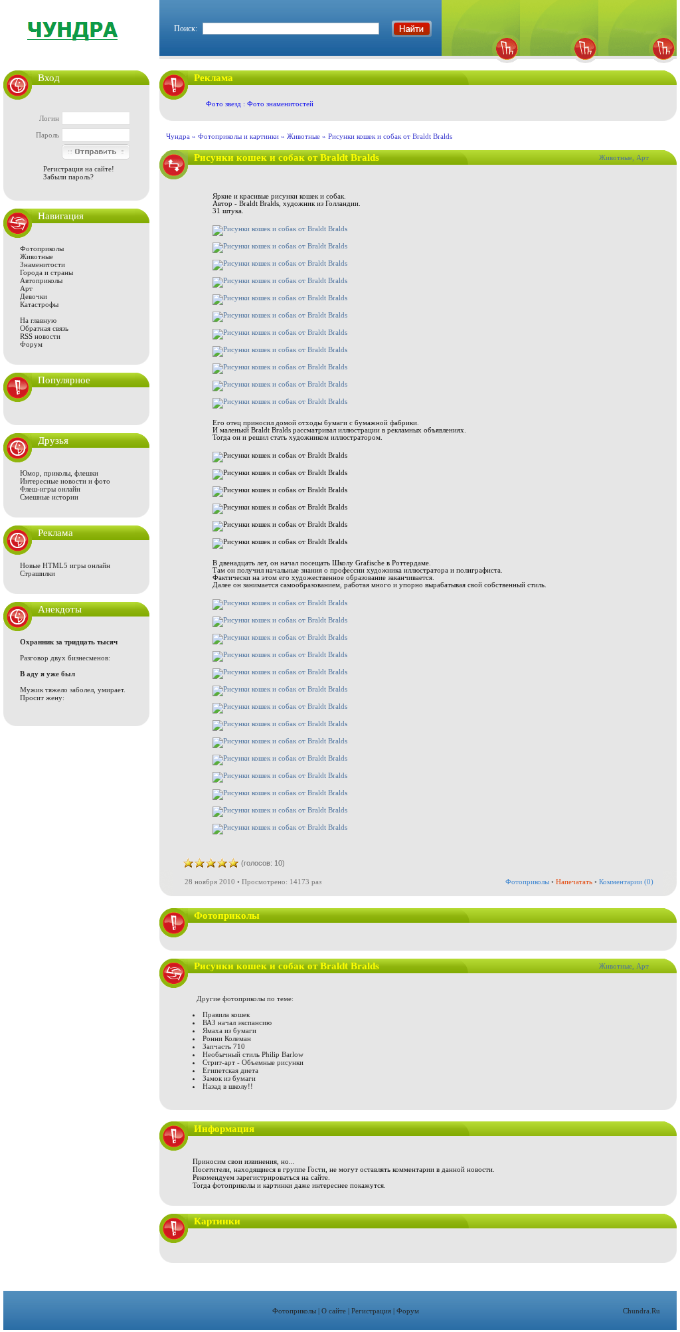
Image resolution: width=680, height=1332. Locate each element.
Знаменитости (42, 264)
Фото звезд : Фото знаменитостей (259, 104)
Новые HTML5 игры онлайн (65, 565)
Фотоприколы (42, 248)
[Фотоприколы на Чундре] (76, 49)
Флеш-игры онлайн (50, 489)
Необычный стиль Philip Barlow (253, 1054)
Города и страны (46, 272)
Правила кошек (226, 1014)
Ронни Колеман (227, 1038)
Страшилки (37, 573)
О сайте (333, 1311)
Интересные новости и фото (65, 481)
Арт (26, 288)
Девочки (33, 296)
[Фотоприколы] (481, 66)
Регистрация (371, 1311)
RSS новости (40, 336)
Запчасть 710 (224, 1046)
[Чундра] (637, 66)
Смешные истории (49, 497)
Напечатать (574, 882)
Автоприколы (41, 280)
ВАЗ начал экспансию (237, 1022)
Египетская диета (230, 1070)
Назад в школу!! (228, 1086)
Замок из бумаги (229, 1078)
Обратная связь (44, 328)
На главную (38, 320)
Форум (31, 344)
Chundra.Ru (641, 1311)
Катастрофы (39, 304)
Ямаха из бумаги (229, 1030)
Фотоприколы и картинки (238, 136)
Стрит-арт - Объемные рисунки (253, 1062)
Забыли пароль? (68, 177)
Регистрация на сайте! (78, 169)
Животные (36, 256)
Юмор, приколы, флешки (59, 473)
